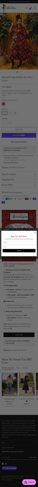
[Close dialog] (35, 232)
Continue (19, 250)
